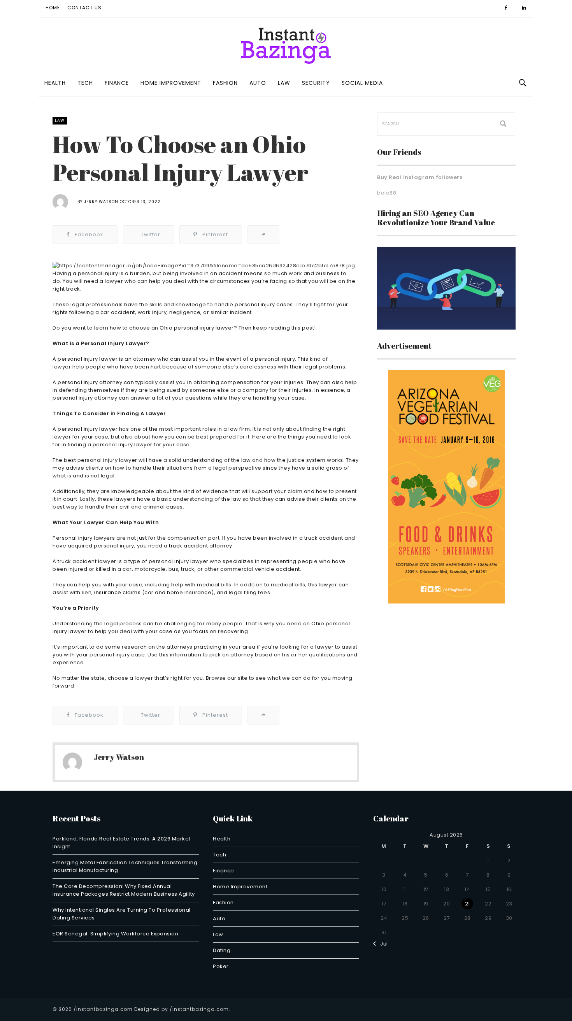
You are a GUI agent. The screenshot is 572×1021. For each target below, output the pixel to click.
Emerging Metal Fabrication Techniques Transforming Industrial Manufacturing (125, 866)
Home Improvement (170, 83)
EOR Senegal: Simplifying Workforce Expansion (115, 933)
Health (55, 83)
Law (284, 83)
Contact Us (84, 7)
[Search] (503, 124)
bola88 (386, 192)
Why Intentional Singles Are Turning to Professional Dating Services (122, 913)
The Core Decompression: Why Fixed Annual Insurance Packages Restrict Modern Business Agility (124, 890)
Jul (382, 943)
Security (316, 83)
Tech (85, 83)
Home (53, 7)
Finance (117, 83)
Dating (221, 950)
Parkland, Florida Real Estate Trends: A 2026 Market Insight (122, 842)
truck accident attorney (200, 545)
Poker (221, 966)
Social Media (362, 83)
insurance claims (117, 592)
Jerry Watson (101, 202)
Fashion (225, 83)
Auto (257, 83)
